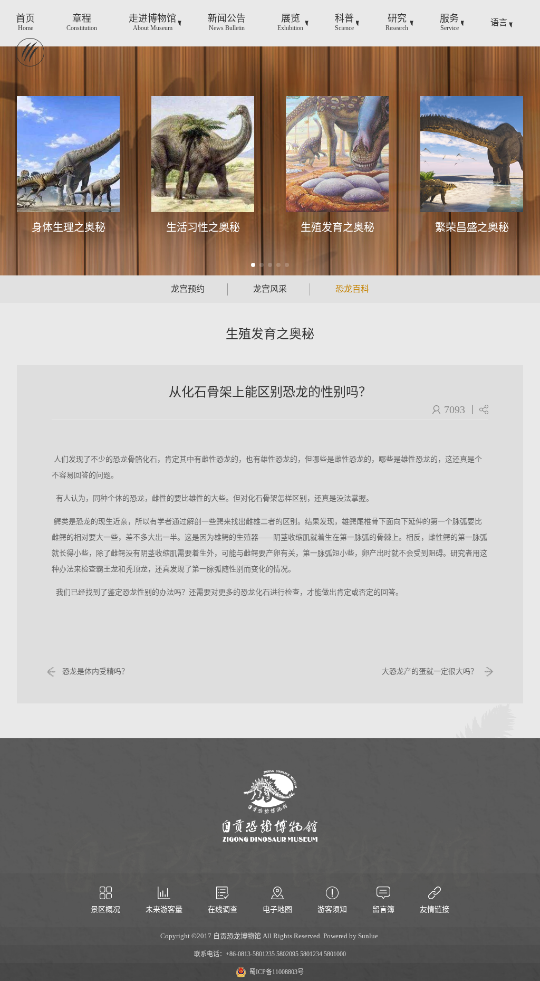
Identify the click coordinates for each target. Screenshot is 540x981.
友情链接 (434, 909)
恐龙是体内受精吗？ (95, 671)
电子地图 (277, 909)
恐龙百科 (352, 288)
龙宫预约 (188, 288)
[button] (253, 265)
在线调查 (222, 909)
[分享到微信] (483, 409)
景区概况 (105, 909)
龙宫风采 (270, 288)
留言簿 (383, 909)
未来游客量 (164, 909)
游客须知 (332, 909)
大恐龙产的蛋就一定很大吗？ (430, 671)
